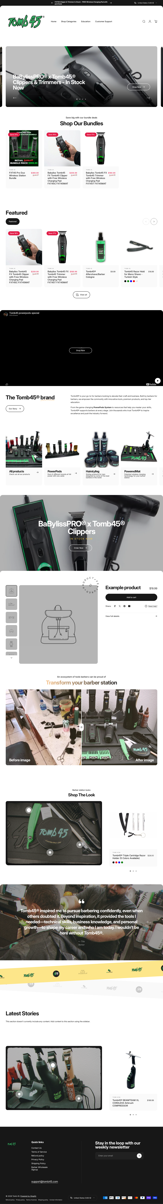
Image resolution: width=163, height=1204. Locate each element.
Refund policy (37, 1155)
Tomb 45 (12, 169)
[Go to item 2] (11, 604)
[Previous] (52, 3)
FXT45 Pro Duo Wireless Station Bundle (17, 175)
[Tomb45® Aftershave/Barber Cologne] (101, 247)
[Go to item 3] (11, 617)
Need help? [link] (152, 606)
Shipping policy (43, 1200)
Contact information (56, 1200)
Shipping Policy (38, 1163)
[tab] (13, 221)
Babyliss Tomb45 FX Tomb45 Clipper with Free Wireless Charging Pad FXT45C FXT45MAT (58, 178)
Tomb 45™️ (116, 852)
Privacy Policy (37, 1159)
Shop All (11, 37)
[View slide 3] (136, 871)
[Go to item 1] (11, 591)
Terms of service (31, 1200)
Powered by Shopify (28, 1196)
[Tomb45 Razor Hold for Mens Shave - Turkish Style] (139, 247)
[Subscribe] (139, 1155)
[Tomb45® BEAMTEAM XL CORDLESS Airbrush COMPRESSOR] (133, 1070)
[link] (15, 408)
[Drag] (81, 727)
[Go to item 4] (11, 630)
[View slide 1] (130, 871)
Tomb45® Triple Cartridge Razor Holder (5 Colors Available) (129, 856)
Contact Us (36, 1148)
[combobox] (145, 3)
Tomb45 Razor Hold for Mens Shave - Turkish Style (134, 274)
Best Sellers (38, 37)
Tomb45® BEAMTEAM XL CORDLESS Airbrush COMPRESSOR (126, 1103)
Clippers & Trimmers (24, 39)
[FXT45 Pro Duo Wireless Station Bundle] (24, 148)
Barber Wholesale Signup (39, 1168)
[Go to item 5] (11, 644)
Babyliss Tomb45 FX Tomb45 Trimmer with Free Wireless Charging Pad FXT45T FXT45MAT (96, 178)
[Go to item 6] (11, 657)
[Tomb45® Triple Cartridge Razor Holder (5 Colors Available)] (133, 825)
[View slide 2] (133, 871)
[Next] (110, 3)
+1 (137, 281)
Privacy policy (20, 1200)
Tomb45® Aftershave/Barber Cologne (95, 274)
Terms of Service (39, 1152)
